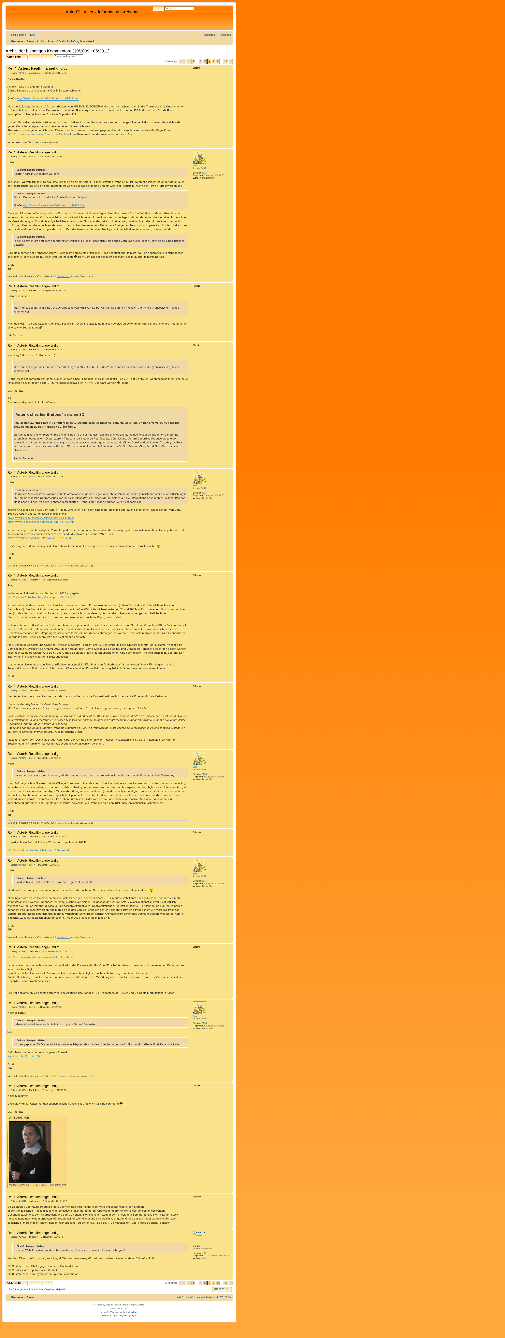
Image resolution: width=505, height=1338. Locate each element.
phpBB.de (132, 1312)
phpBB (109, 1305)
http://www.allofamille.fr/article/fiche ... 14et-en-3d (38, 850)
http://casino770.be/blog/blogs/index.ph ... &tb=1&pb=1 (41, 597)
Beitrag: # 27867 (18, 290)
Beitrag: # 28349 (18, 758)
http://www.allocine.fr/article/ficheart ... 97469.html (48, 98)
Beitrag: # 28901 (18, 1007)
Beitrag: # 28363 (18, 836)
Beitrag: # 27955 (18, 579)
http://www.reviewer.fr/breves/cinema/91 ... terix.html (40, 957)
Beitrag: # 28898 (18, 951)
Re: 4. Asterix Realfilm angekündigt (37, 68)
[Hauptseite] (36, 18)
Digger (196, 1246)
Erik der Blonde (64, 277)
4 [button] (200, 61)
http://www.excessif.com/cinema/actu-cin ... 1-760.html (41, 521)
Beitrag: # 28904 (18, 1090)
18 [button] (225, 61)
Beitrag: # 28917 (18, 1201)
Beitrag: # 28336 (18, 690)
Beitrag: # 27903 (18, 476)
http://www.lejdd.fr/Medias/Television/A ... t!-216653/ (39, 537)
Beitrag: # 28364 (18, 865)
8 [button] (218, 61)
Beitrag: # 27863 (18, 156)
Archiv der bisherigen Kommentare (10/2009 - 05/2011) (57, 51)
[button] (182, 61)
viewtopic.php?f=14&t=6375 (24, 1056)
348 (204, 1253)
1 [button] (193, 61)
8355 (204, 173)
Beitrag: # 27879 (18, 349)
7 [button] (213, 61)
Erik (195, 165)
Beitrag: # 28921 (18, 1237)
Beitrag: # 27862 (18, 73)
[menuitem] (31, 35)
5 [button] (205, 61)
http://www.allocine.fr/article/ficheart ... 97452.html (38, 134)
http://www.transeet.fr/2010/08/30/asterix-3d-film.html (40, 517)
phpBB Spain (123, 1308)
